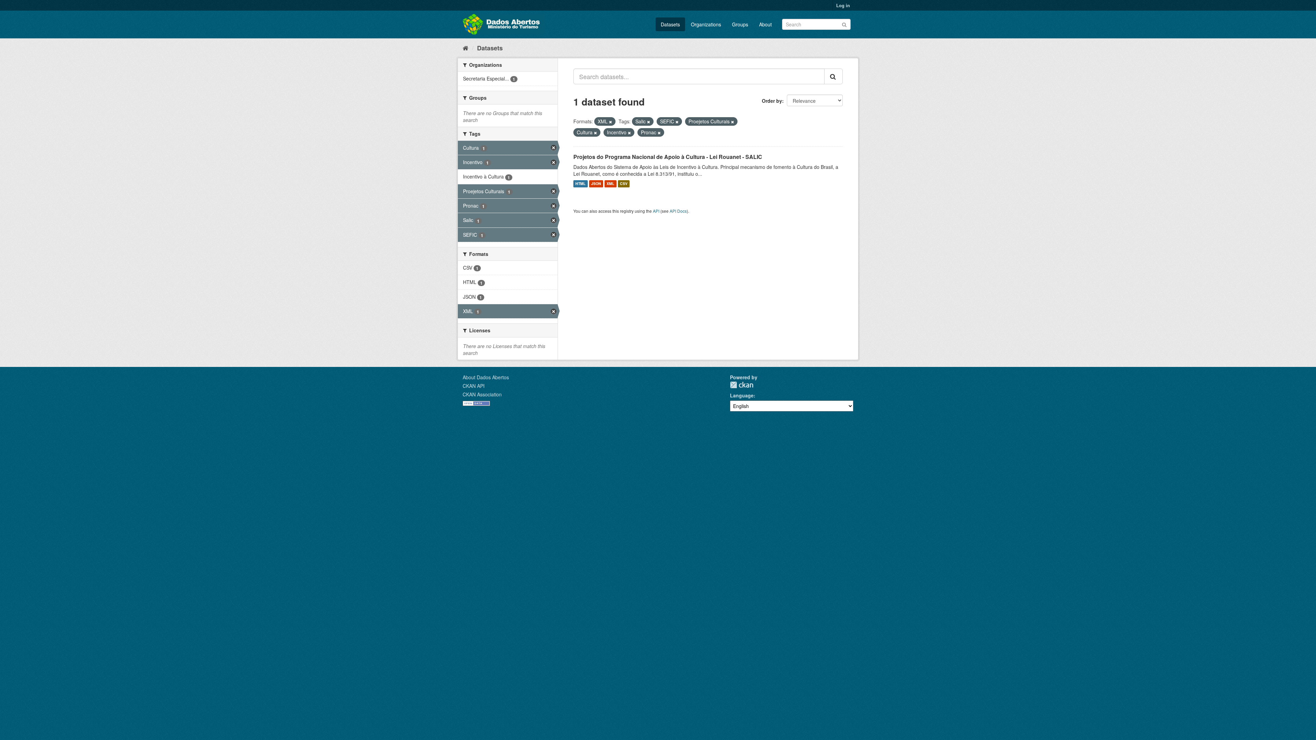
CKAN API (474, 385)
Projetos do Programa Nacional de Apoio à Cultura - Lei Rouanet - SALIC (667, 157)
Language (742, 395)
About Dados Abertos (486, 377)
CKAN (741, 384)
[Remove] (610, 121)
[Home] (465, 47)
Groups (740, 24)
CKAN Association (482, 394)
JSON (596, 183)
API (656, 211)
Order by (772, 100)
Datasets (670, 24)
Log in (843, 5)
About (765, 24)
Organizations (706, 24)
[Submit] (844, 24)
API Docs (678, 211)
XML (610, 183)
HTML (580, 183)
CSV (623, 183)
